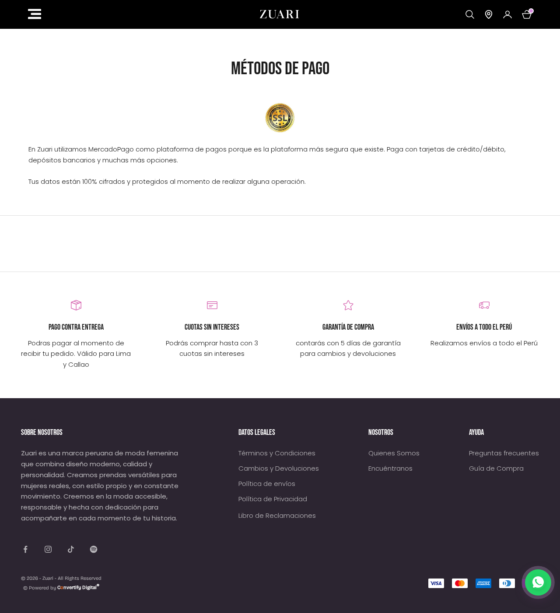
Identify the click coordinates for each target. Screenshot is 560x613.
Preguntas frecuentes (504, 453)
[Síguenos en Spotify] (93, 549)
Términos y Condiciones (276, 453)
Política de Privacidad (272, 498)
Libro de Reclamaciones (277, 515)
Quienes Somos (394, 453)
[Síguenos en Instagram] (48, 549)
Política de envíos (266, 483)
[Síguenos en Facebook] (25, 549)
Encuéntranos (390, 468)
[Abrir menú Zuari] (132, 14)
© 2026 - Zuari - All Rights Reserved (61, 578)
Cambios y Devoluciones (278, 468)
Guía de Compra (496, 468)
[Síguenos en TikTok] (70, 549)
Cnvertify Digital (78, 587)
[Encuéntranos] (489, 14)
